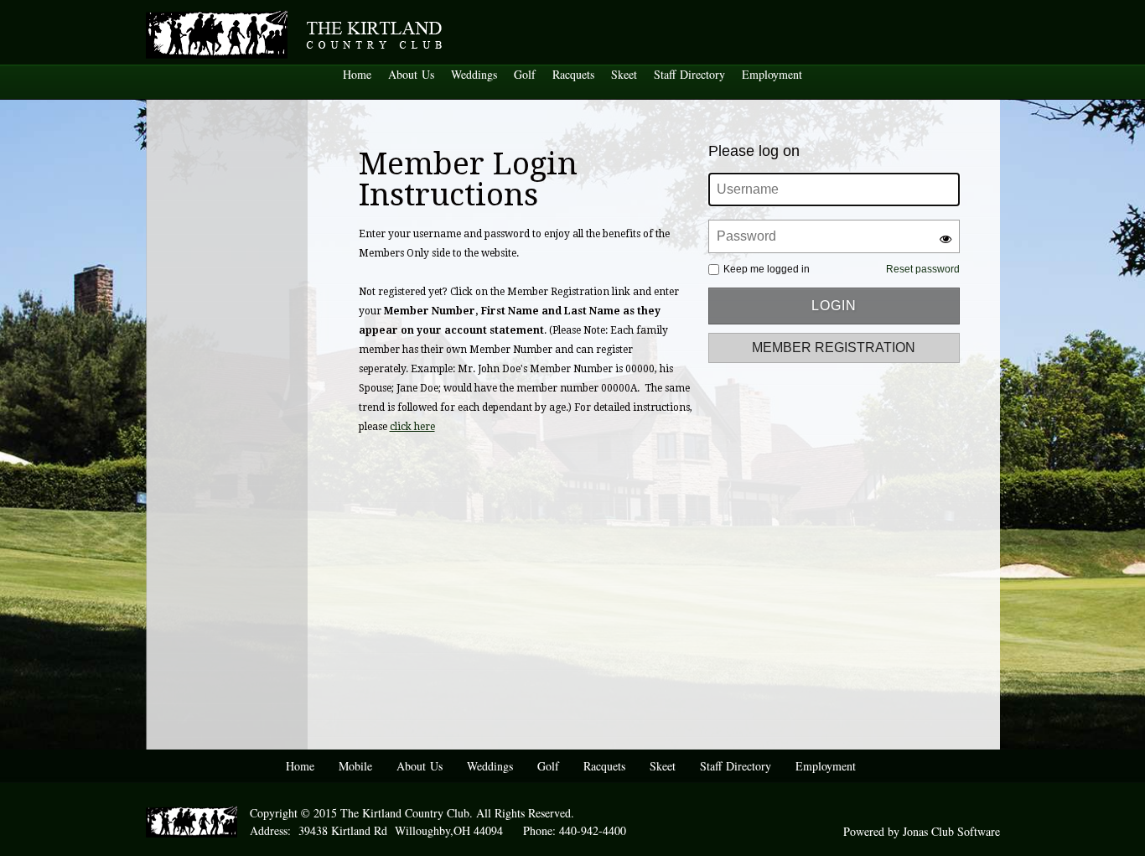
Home (357, 74)
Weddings (474, 74)
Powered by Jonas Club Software (921, 831)
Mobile (355, 766)
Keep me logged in (766, 269)
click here (412, 427)
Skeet (624, 74)
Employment (772, 74)
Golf (525, 74)
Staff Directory (689, 74)
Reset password (923, 269)
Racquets (573, 74)
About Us (411, 74)
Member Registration (833, 347)
